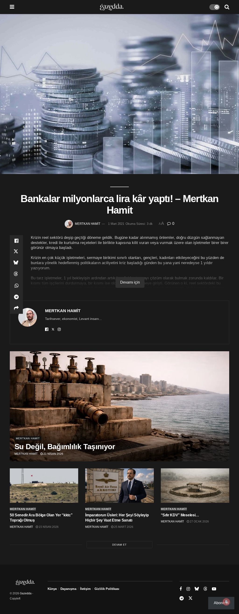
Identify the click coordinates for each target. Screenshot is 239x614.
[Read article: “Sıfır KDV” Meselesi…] (195, 485)
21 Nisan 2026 (53, 453)
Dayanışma (68, 589)
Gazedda (26, 593)
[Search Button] (227, 7)
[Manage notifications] (226, 602)
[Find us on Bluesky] (197, 589)
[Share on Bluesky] (16, 263)
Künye (52, 589)
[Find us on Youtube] (214, 589)
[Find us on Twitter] (190, 598)
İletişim (85, 589)
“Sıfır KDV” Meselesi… (180, 515)
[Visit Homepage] (111, 7)
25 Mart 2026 (123, 527)
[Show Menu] (12, 7)
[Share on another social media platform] (16, 308)
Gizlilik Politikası (107, 589)
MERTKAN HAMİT (87, 224)
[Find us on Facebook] (180, 589)
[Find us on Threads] (205, 589)
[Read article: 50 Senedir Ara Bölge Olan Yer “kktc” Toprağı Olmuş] (44, 485)
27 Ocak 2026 (199, 521)
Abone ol (221, 603)
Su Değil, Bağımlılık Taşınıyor (64, 446)
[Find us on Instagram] (188, 589)
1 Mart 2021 (116, 224)
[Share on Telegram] (16, 297)
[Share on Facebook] (16, 240)
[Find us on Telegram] (181, 598)
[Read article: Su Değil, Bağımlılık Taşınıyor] (119, 406)
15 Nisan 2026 (48, 527)
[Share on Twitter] (16, 252)
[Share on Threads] (16, 274)
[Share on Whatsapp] (16, 285)
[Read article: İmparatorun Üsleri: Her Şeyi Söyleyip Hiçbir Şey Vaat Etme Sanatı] (119, 485)
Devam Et (119, 544)
